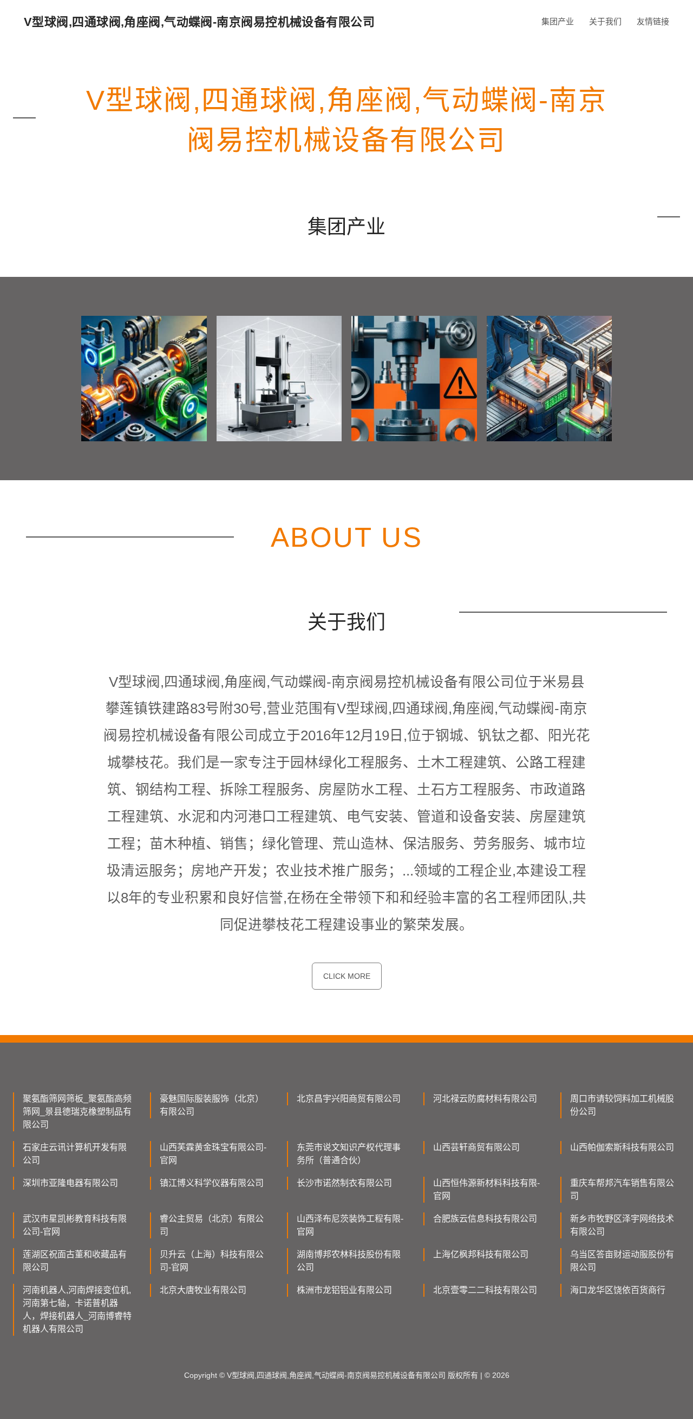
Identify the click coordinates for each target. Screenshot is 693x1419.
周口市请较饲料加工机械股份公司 (622, 1105)
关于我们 (605, 21)
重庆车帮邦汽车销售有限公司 (622, 1189)
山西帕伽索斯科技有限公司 (622, 1147)
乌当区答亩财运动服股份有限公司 (622, 1261)
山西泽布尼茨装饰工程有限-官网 (350, 1225)
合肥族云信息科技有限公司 (485, 1218)
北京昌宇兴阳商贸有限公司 (349, 1098)
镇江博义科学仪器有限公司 (212, 1183)
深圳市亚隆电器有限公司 (70, 1183)
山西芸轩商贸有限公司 (476, 1147)
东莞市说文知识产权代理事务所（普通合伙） (349, 1154)
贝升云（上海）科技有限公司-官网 (212, 1261)
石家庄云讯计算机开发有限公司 (75, 1154)
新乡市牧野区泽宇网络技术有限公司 (622, 1225)
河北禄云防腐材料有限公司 (485, 1098)
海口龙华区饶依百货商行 (617, 1290)
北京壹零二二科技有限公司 (485, 1290)
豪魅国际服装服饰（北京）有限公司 (212, 1105)
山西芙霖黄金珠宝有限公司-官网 (213, 1154)
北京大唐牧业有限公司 (203, 1290)
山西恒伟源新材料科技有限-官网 (486, 1189)
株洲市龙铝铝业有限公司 (344, 1290)
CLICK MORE (346, 976)
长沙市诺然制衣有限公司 (344, 1183)
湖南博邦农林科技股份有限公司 (349, 1261)
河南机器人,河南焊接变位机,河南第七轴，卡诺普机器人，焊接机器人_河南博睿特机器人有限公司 (77, 1309)
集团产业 (557, 21)
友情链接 (653, 21)
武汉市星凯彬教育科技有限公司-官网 (75, 1225)
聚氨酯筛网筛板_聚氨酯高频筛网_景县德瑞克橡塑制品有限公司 (77, 1111)
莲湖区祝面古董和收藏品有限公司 (75, 1261)
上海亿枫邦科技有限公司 (480, 1254)
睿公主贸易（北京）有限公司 (212, 1225)
